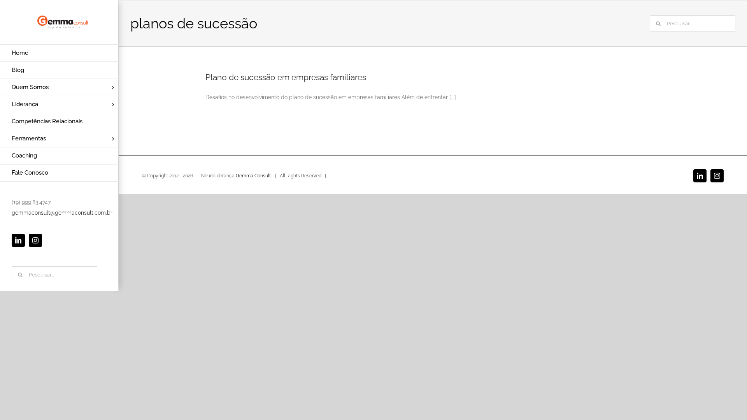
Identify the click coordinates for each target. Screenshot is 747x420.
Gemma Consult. (254, 175)
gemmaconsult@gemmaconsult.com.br (62, 213)
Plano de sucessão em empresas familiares (285, 77)
